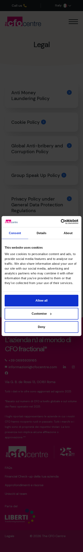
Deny (41, 327)
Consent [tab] (15, 233)
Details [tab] (42, 233)
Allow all (41, 300)
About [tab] (68, 233)
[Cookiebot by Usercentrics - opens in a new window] (60, 221)
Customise (39, 313)
